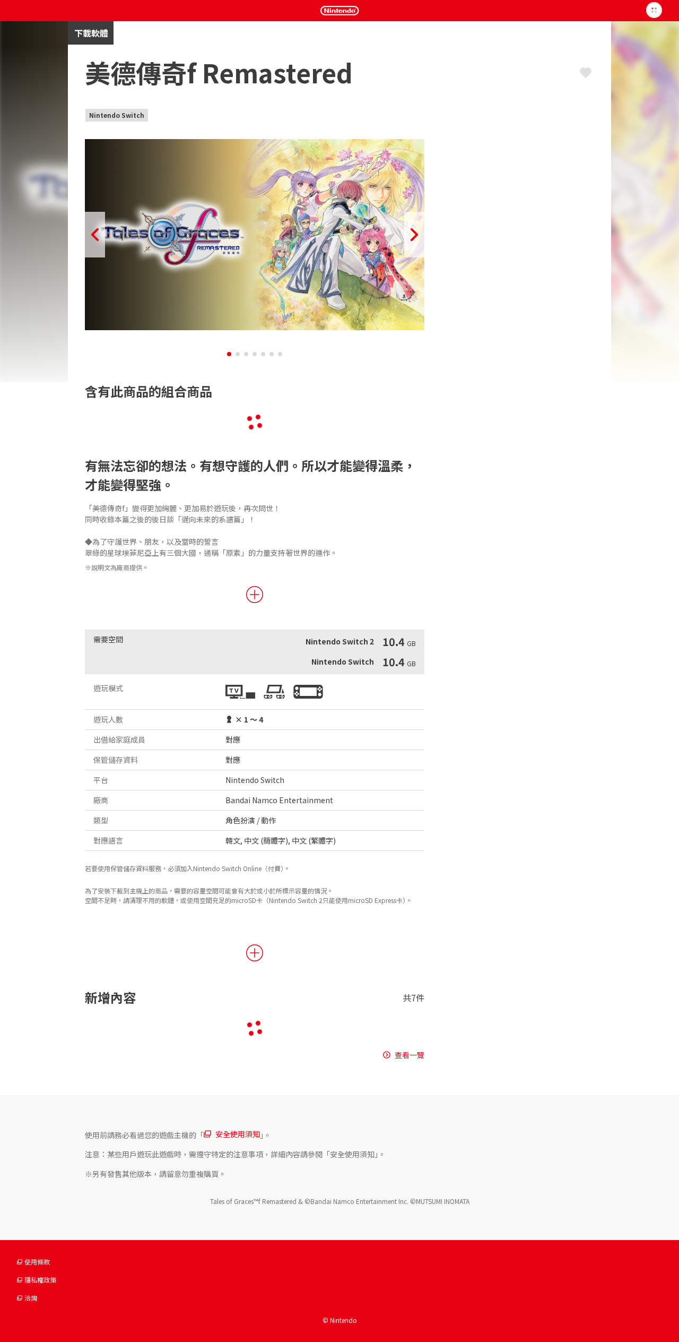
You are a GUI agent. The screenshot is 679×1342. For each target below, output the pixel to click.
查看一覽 (409, 1054)
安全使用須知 (237, 1134)
